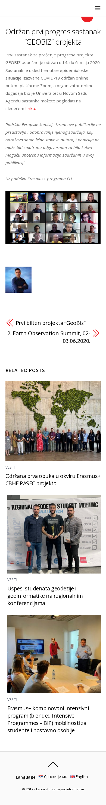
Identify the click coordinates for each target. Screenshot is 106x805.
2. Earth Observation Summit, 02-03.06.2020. (49, 337)
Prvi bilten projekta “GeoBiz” (51, 323)
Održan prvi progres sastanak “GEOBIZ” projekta (53, 36)
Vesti (10, 467)
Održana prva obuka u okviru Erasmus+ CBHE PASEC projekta (53, 479)
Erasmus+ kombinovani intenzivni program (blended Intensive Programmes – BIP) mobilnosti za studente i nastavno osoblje (48, 719)
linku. (30, 108)
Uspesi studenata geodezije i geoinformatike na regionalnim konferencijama (45, 596)
